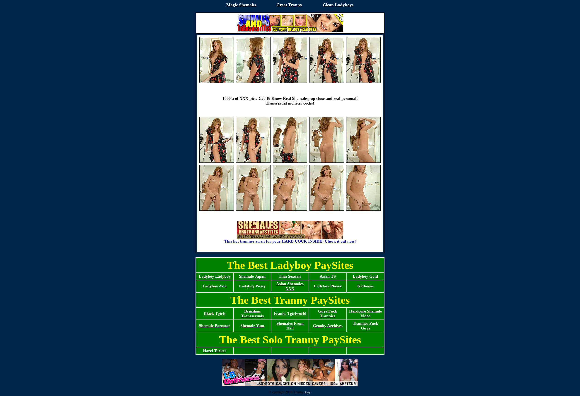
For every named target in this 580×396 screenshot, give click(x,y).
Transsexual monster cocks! (290, 103)
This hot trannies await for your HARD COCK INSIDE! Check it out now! (290, 241)
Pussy (307, 392)
